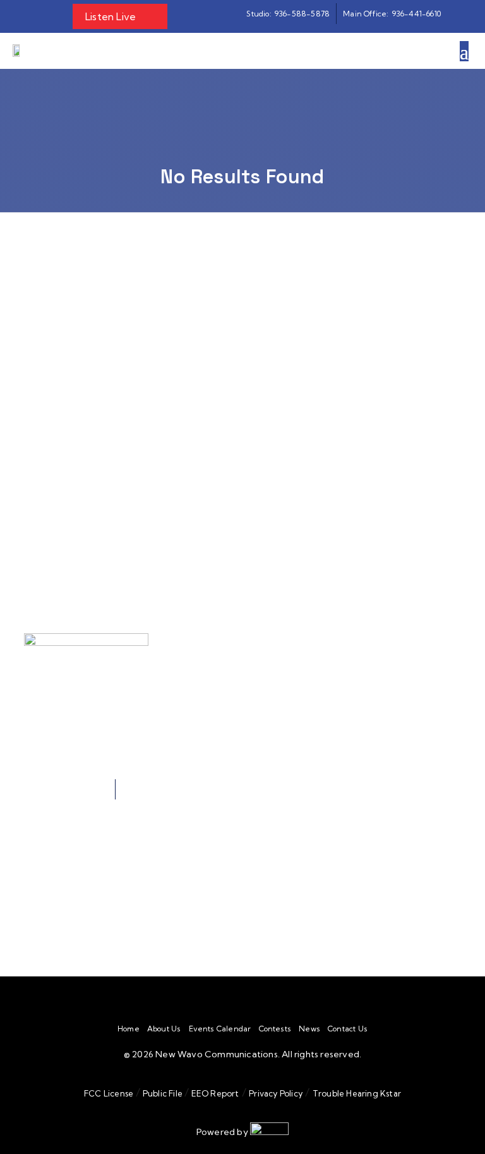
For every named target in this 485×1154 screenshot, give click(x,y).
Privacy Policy (275, 1093)
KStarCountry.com (226, 511)
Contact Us (348, 1028)
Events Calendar (220, 1028)
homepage (164, 402)
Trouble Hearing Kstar (357, 1093)
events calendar (325, 418)
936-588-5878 (81, 789)
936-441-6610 (97, 803)
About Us (164, 1028)
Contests (275, 1028)
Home (128, 1028)
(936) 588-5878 (120, 861)
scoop (249, 418)
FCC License (108, 1093)
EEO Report (214, 1093)
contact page (243, 435)
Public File (163, 1093)
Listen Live (110, 16)
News (309, 1028)
